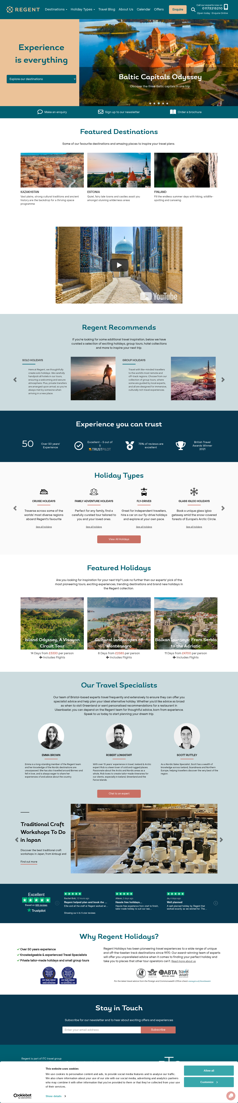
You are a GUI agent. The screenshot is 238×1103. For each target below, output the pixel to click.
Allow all (209, 1070)
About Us (126, 9)
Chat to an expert (119, 793)
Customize (206, 1081)
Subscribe (158, 1030)
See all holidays (44, 526)
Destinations (55, 9)
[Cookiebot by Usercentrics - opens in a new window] (22, 1096)
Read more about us (183, 961)
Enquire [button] (177, 9)
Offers (159, 9)
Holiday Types (82, 9)
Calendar (144, 9)
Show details (54, 1096)
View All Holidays (119, 539)
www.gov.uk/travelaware (199, 981)
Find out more (29, 861)
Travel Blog (106, 9)
